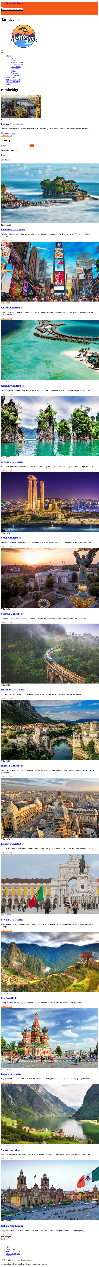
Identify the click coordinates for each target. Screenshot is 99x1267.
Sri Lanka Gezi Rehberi (13, 689)
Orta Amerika (16, 67)
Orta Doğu (15, 69)
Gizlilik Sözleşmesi (13, 82)
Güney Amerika (17, 64)
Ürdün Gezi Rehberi (11, 537)
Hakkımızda (10, 77)
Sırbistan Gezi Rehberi (12, 765)
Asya (13, 60)
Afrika (13, 71)
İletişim (8, 84)
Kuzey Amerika (17, 62)
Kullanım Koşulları (13, 80)
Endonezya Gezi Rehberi (15, 3)
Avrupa (13, 58)
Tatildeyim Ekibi (9, 134)
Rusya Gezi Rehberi (11, 1074)
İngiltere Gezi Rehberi (12, 124)
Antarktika (15, 75)
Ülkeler (8, 56)
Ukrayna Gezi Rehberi (12, 614)
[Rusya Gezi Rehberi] (49, 1067)
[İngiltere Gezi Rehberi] (21, 117)
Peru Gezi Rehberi (10, 998)
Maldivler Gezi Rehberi (12, 386)
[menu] (2, 50)
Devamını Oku (6, 136)
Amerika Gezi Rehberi (12, 307)
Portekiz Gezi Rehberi (12, 919)
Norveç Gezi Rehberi (11, 1150)
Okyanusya (15, 73)
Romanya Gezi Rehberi (12, 844)
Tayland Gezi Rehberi (12, 462)
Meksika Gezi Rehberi (12, 1226)
